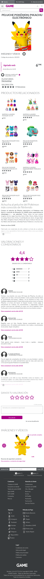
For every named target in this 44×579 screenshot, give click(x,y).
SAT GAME (11, 494)
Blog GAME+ (15, 535)
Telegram (13, 531)
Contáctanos (29, 484)
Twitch (12, 538)
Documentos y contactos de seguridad (13, 461)
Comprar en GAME (30, 486)
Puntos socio (29, 528)
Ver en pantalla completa (35, 435)
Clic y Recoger (29, 489)
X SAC (13, 516)
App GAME (11, 491)
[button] (41, 10)
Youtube (13, 525)
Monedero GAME (30, 525)
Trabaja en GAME (13, 484)
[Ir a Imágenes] (24, 54)
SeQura (27, 522)
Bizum (27, 516)
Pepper (27, 519)
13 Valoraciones (20, 87)
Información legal (21, 550)
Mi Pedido (28, 496)
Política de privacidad (22, 552)
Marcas (10, 498)
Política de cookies (21, 555)
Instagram (14, 519)
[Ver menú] (2, 6)
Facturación (28, 501)
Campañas (11, 496)
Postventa (28, 498)
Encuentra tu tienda (13, 486)
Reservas (28, 491)
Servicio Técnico (29, 503)
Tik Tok (13, 528)
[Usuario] (37, 6)
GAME (10, 6)
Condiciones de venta (22, 548)
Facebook (14, 522)
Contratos (19, 557)
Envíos (27, 494)
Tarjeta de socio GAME (14, 489)
